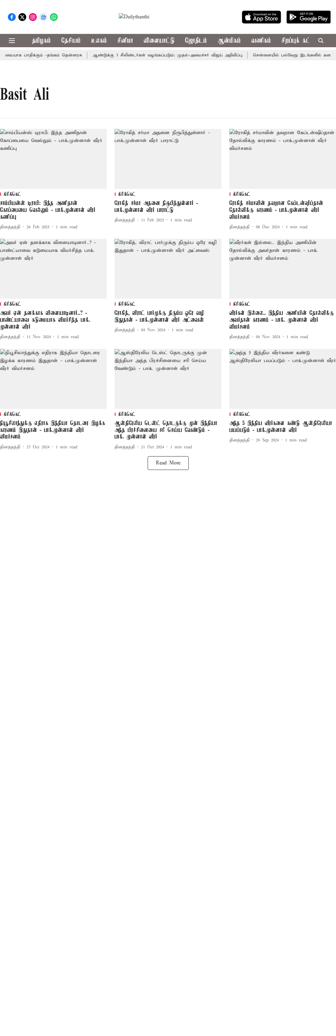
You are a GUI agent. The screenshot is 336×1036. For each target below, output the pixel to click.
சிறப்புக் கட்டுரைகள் (306, 41)
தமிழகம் (41, 41)
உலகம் (99, 41)
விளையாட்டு (159, 41)
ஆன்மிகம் (229, 41)
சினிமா (125, 41)
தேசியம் (71, 41)
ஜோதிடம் (196, 41)
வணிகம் (261, 41)
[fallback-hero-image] (53, 159)
